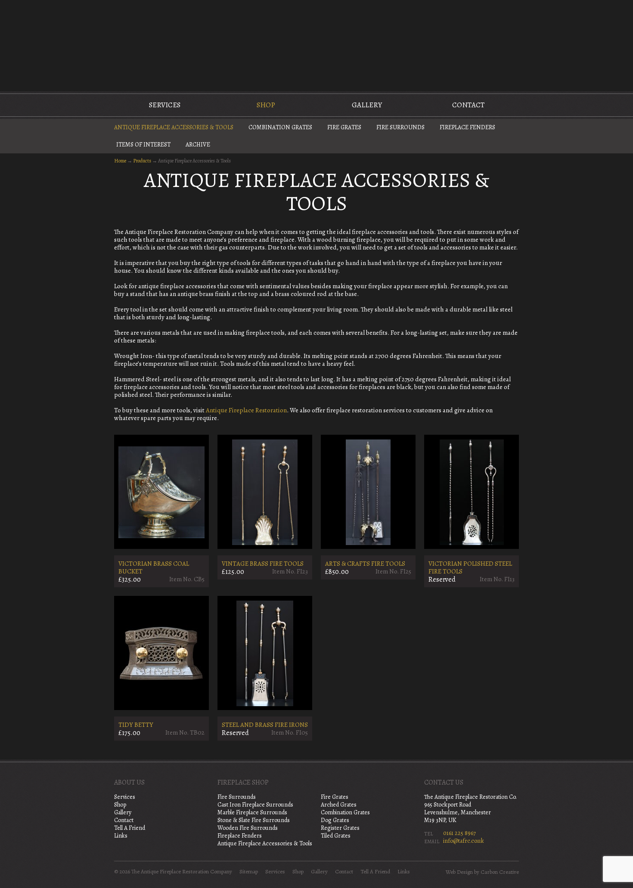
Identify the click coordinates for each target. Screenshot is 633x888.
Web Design (459, 872)
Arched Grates (339, 805)
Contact (468, 105)
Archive (198, 144)
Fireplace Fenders (467, 127)
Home (120, 160)
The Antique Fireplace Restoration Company (316, 44)
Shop (266, 105)
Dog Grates (335, 820)
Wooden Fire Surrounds (247, 828)
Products (142, 160)
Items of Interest (143, 144)
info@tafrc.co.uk (463, 841)
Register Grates (340, 828)
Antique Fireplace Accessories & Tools (173, 127)
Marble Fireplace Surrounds (252, 812)
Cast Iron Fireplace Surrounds (255, 805)
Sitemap (248, 872)
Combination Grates (280, 127)
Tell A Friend (129, 828)
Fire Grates (344, 127)
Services (164, 105)
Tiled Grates (336, 836)
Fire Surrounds (400, 127)
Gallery (367, 105)
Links (120, 836)
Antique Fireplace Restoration (246, 410)
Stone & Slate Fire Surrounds (253, 820)
